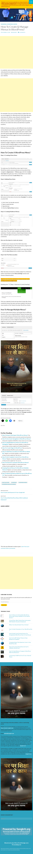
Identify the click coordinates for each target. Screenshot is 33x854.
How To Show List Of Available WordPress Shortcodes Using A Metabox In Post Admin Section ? (19, 616)
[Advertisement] (16, 52)
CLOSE (31, 1)
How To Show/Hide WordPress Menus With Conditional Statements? (14, 498)
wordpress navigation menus (9, 484)
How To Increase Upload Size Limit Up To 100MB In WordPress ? (18, 647)
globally (16, 2)
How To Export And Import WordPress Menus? (15, 435)
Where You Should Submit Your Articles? (19, 624)
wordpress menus (23, 482)
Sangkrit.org (28, 754)
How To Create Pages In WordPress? (12, 448)
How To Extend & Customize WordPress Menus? (15, 462)
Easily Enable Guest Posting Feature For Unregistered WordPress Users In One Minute (20, 634)
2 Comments (22, 32)
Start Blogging (5, 482)
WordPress (4, 24)
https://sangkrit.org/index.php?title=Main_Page (9, 836)
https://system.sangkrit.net (7, 728)
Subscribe (4, 605)
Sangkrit (14, 32)
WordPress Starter (12, 24)
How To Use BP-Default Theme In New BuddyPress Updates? (18, 638)
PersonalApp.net (16, 844)
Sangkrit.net (23, 745)
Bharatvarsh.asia (9, 843)
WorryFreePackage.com (21, 843)
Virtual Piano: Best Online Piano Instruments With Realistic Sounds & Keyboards (20, 621)
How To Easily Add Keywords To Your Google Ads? (13, 491)
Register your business (7, 2)
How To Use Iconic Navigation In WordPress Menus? (16, 439)
